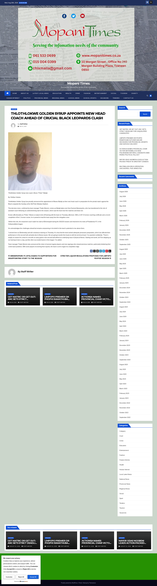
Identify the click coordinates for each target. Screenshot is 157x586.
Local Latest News (125, 474)
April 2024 (122, 326)
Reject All (21, 577)
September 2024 (124, 302)
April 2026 (122, 211)
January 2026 (123, 225)
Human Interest (13, 98)
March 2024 (123, 331)
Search (122, 108)
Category (14, 109)
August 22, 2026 (51, 546)
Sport (121, 498)
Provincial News (41, 98)
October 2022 (123, 412)
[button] (147, 95)
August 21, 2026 (125, 546)
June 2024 (122, 316)
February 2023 (124, 393)
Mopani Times (78, 83)
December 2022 (124, 403)
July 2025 (122, 254)
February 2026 (124, 220)
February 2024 (124, 336)
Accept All (33, 577)
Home (14, 93)
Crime (77, 93)
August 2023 (123, 364)
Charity (134, 93)
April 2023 (122, 384)
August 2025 (123, 249)
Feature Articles (124, 460)
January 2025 (123, 283)
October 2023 (123, 355)
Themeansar (92, 583)
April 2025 (122, 268)
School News (73, 98)
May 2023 (122, 379)
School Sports (89, 98)
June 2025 (122, 259)
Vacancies (104, 98)
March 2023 (123, 388)
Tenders (116, 98)
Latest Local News (41, 93)
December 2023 (124, 345)
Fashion (87, 93)
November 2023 (124, 350)
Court (121, 436)
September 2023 (124, 360)
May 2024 (122, 321)
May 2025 (122, 263)
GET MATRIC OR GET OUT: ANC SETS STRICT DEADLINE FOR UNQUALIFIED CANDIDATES (133, 131)
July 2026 (122, 196)
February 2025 (124, 278)
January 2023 (123, 398)
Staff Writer (24, 124)
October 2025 (123, 239)
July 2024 (122, 311)
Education (57, 93)
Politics (27, 98)
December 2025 (124, 230)
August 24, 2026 (14, 546)
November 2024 (124, 292)
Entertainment (100, 93)
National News (124, 479)
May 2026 (122, 206)
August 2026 (123, 191)
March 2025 (123, 273)
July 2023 (122, 369)
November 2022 (124, 408)
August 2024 (123, 307)
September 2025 (124, 244)
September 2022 (124, 417)
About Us (25, 93)
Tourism (123, 93)
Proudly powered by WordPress (69, 583)
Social (113, 93)
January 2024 (123, 340)
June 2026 (122, 201)
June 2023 (122, 374)
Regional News (58, 98)
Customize (9, 577)
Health (68, 93)
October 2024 (123, 297)
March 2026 (123, 215)
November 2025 (124, 235)
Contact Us (128, 98)
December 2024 (124, 287)
